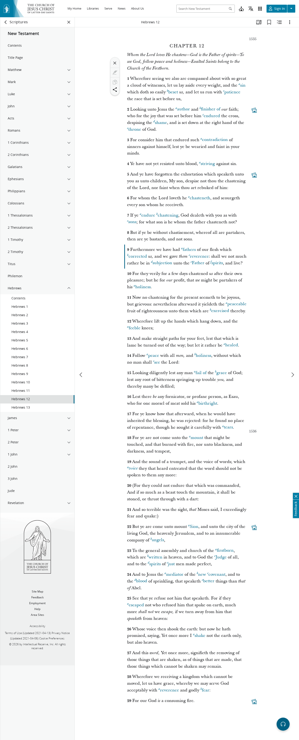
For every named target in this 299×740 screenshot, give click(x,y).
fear (205, 690)
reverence (199, 256)
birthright (207, 403)
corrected (137, 256)
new (202, 574)
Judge (221, 557)
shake (200, 635)
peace (153, 355)
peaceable (236, 304)
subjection (162, 263)
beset (173, 92)
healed (231, 345)
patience (232, 92)
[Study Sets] (258, 22)
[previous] (81, 374)
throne (134, 129)
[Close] (115, 63)
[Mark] (115, 72)
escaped (136, 605)
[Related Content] (279, 22)
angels (158, 540)
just (171, 564)
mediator (174, 574)
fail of (201, 373)
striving (208, 164)
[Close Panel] (69, 22)
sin (243, 85)
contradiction (215, 140)
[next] (292, 374)
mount (197, 438)
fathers (189, 250)
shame (161, 123)
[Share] (115, 89)
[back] (6, 22)
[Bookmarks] (269, 22)
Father (198, 263)
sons (132, 222)
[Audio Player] (283, 724)
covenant (216, 574)
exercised (220, 311)
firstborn (225, 551)
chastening (168, 215)
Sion (194, 527)
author (183, 109)
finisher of (210, 109)
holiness (143, 287)
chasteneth (200, 198)
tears (228, 427)
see (157, 362)
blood (141, 581)
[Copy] (115, 82)
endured (212, 116)
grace (221, 373)
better (208, 581)
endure (148, 215)
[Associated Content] (254, 110)
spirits (217, 263)
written (155, 557)
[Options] (289, 22)
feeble (134, 328)
